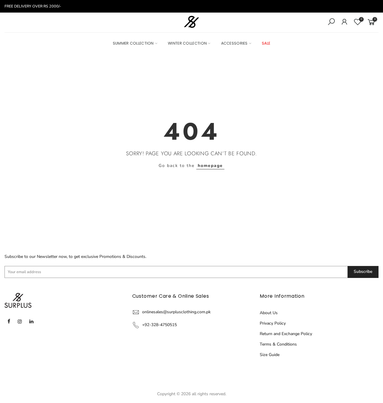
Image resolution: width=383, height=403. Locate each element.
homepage (210, 165)
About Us (269, 313)
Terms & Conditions (278, 344)
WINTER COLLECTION (187, 43)
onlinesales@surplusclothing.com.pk (176, 312)
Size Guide (269, 355)
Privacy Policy (273, 323)
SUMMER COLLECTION (133, 43)
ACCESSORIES (234, 43)
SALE (266, 43)
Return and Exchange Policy (286, 334)
